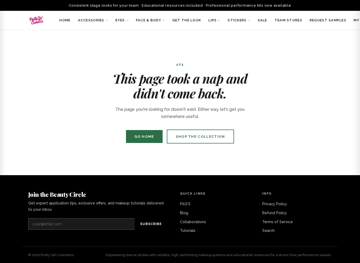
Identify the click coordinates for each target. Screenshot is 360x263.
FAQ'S (185, 204)
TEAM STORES (288, 20)
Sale (262, 20)
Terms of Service (277, 222)
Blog (184, 213)
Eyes (120, 20)
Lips (212, 20)
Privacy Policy (274, 204)
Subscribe (151, 224)
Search (268, 230)
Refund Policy (274, 213)
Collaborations (193, 222)
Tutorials (188, 230)
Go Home (144, 136)
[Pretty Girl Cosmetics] (36, 20)
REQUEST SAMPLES (328, 20)
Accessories (91, 20)
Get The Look (186, 20)
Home (64, 20)
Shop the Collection (200, 136)
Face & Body (148, 20)
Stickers (237, 20)
